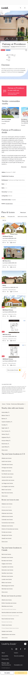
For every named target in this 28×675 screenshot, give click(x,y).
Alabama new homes (7, 504)
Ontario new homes (7, 625)
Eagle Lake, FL (5, 428)
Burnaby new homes (7, 560)
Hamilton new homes (7, 573)
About (3, 652)
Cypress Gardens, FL (7, 421)
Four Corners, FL (6, 431)
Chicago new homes (7, 467)
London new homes (7, 579)
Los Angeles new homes (8, 486)
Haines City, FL (5, 434)
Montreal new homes (7, 588)
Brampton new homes (7, 557)
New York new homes (7, 492)
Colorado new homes (7, 519)
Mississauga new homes (8, 585)
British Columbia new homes (9, 603)
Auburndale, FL (5, 412)
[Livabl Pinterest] (24, 649)
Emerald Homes (6, 46)
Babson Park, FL (6, 415)
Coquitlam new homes (7, 567)
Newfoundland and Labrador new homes (12, 612)
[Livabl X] (12, 649)
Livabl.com (4, 393)
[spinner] (20, 8)
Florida (8, 404)
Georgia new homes (7, 535)
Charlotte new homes (7, 464)
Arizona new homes (7, 510)
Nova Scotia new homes (8, 618)
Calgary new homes (7, 563)
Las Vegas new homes (7, 483)
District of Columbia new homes (10, 529)
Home (3, 404)
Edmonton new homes (7, 570)
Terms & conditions (19, 656)
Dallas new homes (6, 470)
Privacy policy (5, 659)
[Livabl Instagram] (16, 649)
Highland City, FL (6, 437)
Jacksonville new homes (8, 480)
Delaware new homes (7, 526)
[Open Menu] (25, 8)
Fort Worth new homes (7, 474)
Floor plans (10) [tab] (11, 216)
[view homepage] (4, 8)
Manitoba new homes (7, 606)
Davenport (21, 72)
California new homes (7, 516)
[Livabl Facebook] (20, 649)
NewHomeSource (6, 665)
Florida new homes (6, 532)
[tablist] (14, 216)
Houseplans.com (18, 665)
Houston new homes (7, 477)
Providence (13, 46)
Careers (16, 652)
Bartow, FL (4, 418)
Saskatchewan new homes (8, 634)
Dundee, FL (5, 425)
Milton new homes (6, 582)
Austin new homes (6, 461)
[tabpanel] (14, 297)
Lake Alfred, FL (5, 447)
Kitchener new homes (7, 576)
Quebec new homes (7, 631)
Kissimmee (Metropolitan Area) (19, 404)
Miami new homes (6, 489)
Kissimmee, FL (5, 443)
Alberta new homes (7, 600)
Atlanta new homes (6, 458)
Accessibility (5, 656)
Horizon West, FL (6, 440)
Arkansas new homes (7, 513)
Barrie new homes (6, 554)
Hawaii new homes (6, 538)
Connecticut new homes (8, 522)
